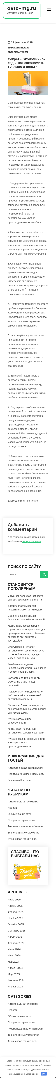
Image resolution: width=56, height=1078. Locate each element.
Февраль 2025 (16, 943)
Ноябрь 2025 (15, 918)
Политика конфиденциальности (26, 774)
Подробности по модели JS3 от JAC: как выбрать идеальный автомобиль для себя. (26, 695)
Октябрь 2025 (16, 924)
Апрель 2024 (15, 968)
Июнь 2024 (14, 955)
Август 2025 (15, 937)
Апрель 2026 (15, 906)
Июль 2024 (14, 949)
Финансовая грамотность (22, 839)
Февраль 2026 (16, 912)
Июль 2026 (14, 899)
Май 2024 (13, 962)
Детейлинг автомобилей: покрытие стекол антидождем (25, 607)
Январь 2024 (15, 986)
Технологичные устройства (23, 832)
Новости (13, 808)
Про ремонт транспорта (21, 820)
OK (43, 1074)
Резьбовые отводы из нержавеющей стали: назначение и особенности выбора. (27, 668)
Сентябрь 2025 (17, 930)
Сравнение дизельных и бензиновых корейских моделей (26, 617)
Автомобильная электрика (23, 801)
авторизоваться (31, 541)
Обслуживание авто (19, 814)
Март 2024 (14, 974)
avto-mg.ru (21, 8)
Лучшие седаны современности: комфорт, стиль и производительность (26, 742)
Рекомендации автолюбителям (26, 826)
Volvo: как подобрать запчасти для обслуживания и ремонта (25, 597)
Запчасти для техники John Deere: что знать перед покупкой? (24, 681)
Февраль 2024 (16, 980)
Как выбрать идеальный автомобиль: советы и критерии (26, 730)
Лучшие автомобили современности (19, 720)
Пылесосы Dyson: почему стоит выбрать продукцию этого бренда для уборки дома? (27, 709)
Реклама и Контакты (19, 780)
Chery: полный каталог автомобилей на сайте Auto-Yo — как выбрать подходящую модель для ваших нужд (26, 652)
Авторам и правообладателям (25, 768)
